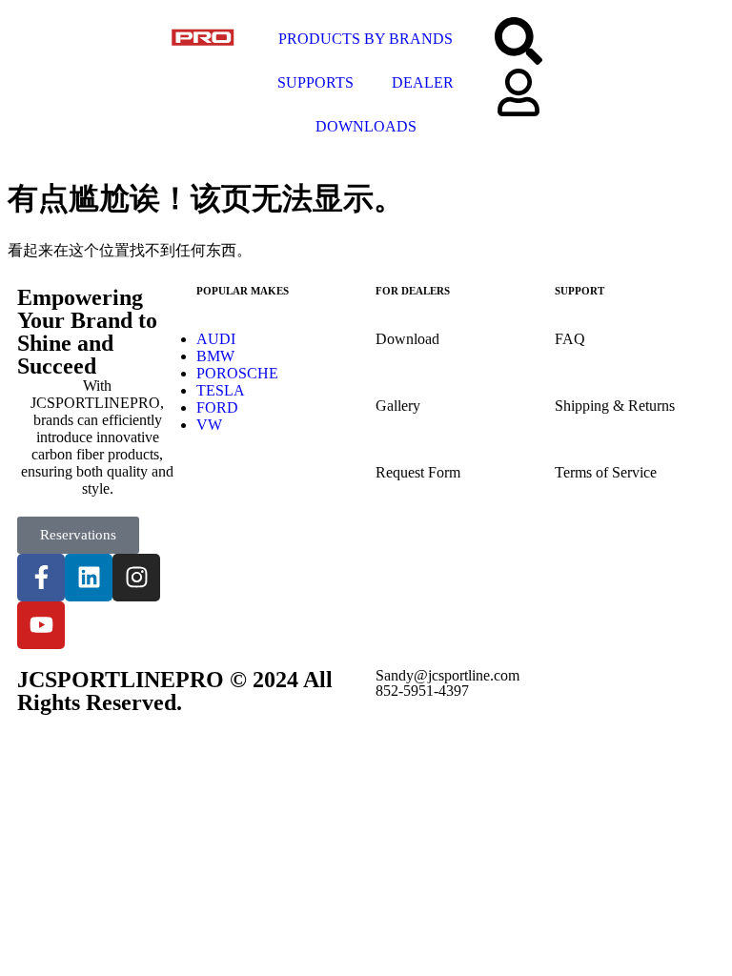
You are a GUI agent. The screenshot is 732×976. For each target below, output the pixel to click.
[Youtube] (41, 625)
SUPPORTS (315, 82)
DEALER (423, 82)
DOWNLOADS (366, 126)
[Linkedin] (88, 577)
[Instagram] (136, 577)
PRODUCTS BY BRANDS (365, 38)
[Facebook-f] (41, 577)
